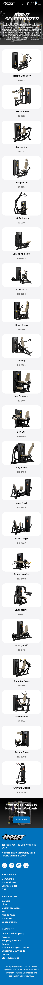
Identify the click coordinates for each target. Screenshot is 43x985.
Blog (4, 904)
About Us (7, 918)
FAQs (5, 911)
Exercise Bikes (9, 886)
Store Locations (10, 958)
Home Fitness (9, 883)
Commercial (8, 879)
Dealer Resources (11, 908)
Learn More (21, 820)
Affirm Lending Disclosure (15, 948)
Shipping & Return (11, 941)
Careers (6, 901)
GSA (4, 889)
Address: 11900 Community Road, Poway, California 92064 (18, 854)
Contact (6, 955)
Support (6, 944)
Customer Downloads (13, 951)
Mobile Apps (8, 915)
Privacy (6, 937)
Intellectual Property (13, 934)
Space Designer (10, 922)
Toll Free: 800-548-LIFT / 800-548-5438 (19, 846)
